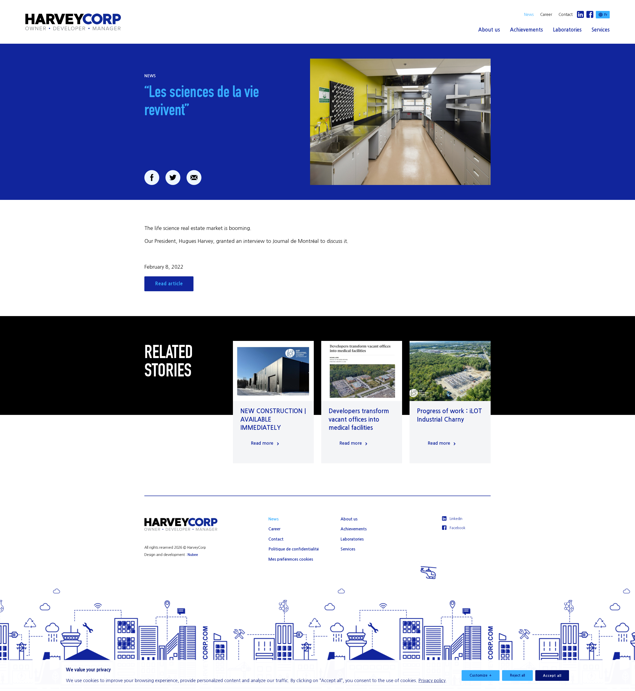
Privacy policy (431, 680)
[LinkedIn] (580, 14)
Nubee (193, 554)
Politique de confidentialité (293, 549)
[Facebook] (590, 14)
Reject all (517, 675)
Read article (169, 284)
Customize (481, 675)
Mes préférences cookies (290, 559)
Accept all (552, 675)
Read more (262, 443)
